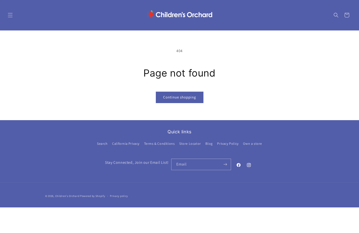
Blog (208, 143)
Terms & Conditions (159, 143)
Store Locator (190, 143)
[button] (10, 15)
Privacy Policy (227, 143)
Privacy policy (119, 196)
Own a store (252, 143)
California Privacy (125, 143)
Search (102, 143)
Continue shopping (179, 97)
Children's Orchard (67, 196)
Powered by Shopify (92, 196)
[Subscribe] (225, 164)
